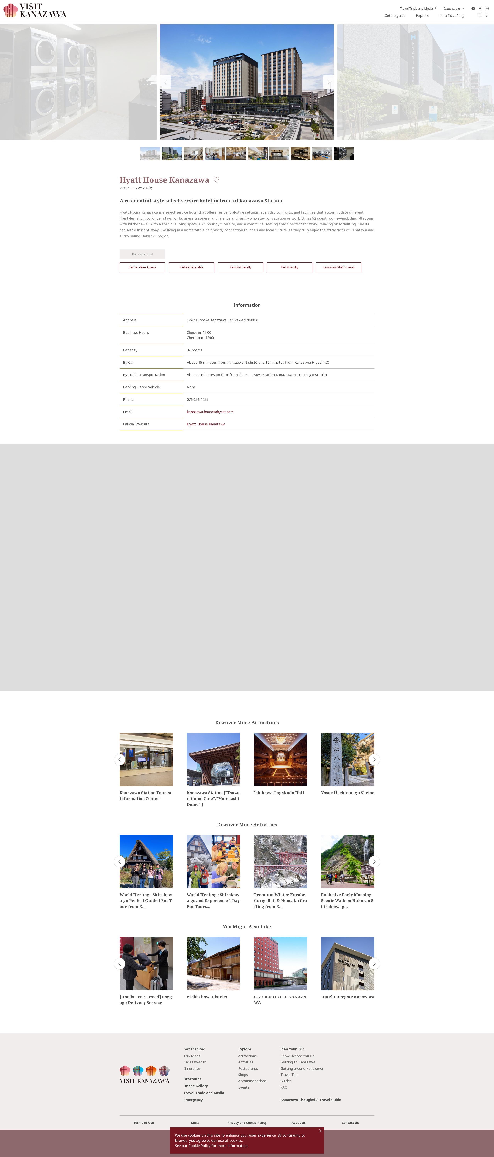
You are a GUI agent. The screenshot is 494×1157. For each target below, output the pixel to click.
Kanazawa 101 (195, 1062)
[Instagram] (487, 8)
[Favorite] (479, 15)
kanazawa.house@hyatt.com (210, 411)
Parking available (191, 267)
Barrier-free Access (142, 267)
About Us (299, 1123)
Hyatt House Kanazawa (206, 424)
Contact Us (350, 1123)
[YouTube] (473, 8)
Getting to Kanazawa (297, 1062)
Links (195, 1123)
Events (243, 1087)
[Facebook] (480, 8)
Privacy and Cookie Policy (247, 1123)
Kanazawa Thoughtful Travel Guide (310, 1099)
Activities (245, 1062)
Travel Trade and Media (416, 8)
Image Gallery (196, 1085)
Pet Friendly (289, 267)
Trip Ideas (192, 1056)
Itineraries (192, 1068)
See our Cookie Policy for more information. (211, 1145)
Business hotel (142, 254)
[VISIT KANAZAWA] (35, 15)
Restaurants (248, 1068)
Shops (243, 1074)
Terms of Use (144, 1123)
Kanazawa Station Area (339, 267)
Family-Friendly (240, 267)
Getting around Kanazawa (301, 1068)
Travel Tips (289, 1074)
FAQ (283, 1087)
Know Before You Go (297, 1056)
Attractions (247, 1056)
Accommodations (252, 1080)
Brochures (192, 1079)
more (124, 735)
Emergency (193, 1099)
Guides (286, 1080)
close (320, 1131)
